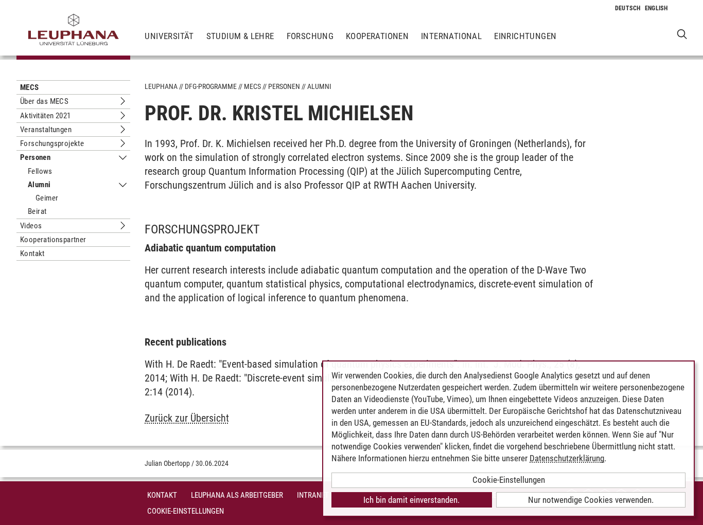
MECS (29, 87)
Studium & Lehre (240, 36)
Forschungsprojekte (52, 143)
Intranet (313, 495)
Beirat (37, 211)
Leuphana (161, 86)
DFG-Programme (211, 86)
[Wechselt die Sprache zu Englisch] (656, 8)
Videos (31, 225)
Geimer (47, 198)
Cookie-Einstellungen (185, 511)
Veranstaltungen (46, 129)
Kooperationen (377, 36)
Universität (169, 36)
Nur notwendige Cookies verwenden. (591, 500)
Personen (35, 157)
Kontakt (32, 253)
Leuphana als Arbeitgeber (237, 495)
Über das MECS (44, 101)
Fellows (40, 171)
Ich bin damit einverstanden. (411, 500)
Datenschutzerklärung (567, 458)
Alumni (39, 184)
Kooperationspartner (53, 239)
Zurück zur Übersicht (187, 418)
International (451, 36)
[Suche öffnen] (682, 34)
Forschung (310, 36)
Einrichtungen (525, 36)
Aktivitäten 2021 (45, 115)
